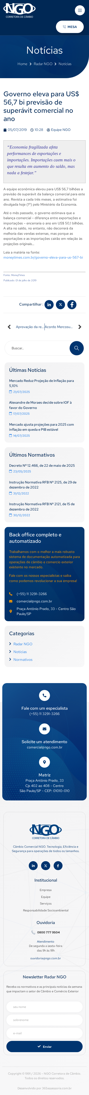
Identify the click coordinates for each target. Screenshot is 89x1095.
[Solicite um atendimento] (44, 728)
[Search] (77, 348)
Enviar (47, 1047)
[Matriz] (44, 762)
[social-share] (49, 304)
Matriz (45, 775)
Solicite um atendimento (44, 741)
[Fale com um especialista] (44, 695)
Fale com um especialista (44, 708)
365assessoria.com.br (57, 1088)
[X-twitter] (45, 865)
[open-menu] (80, 10)
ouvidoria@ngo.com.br (45, 958)
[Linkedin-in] (33, 865)
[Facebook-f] (58, 865)
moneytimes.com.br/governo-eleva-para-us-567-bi (43, 257)
